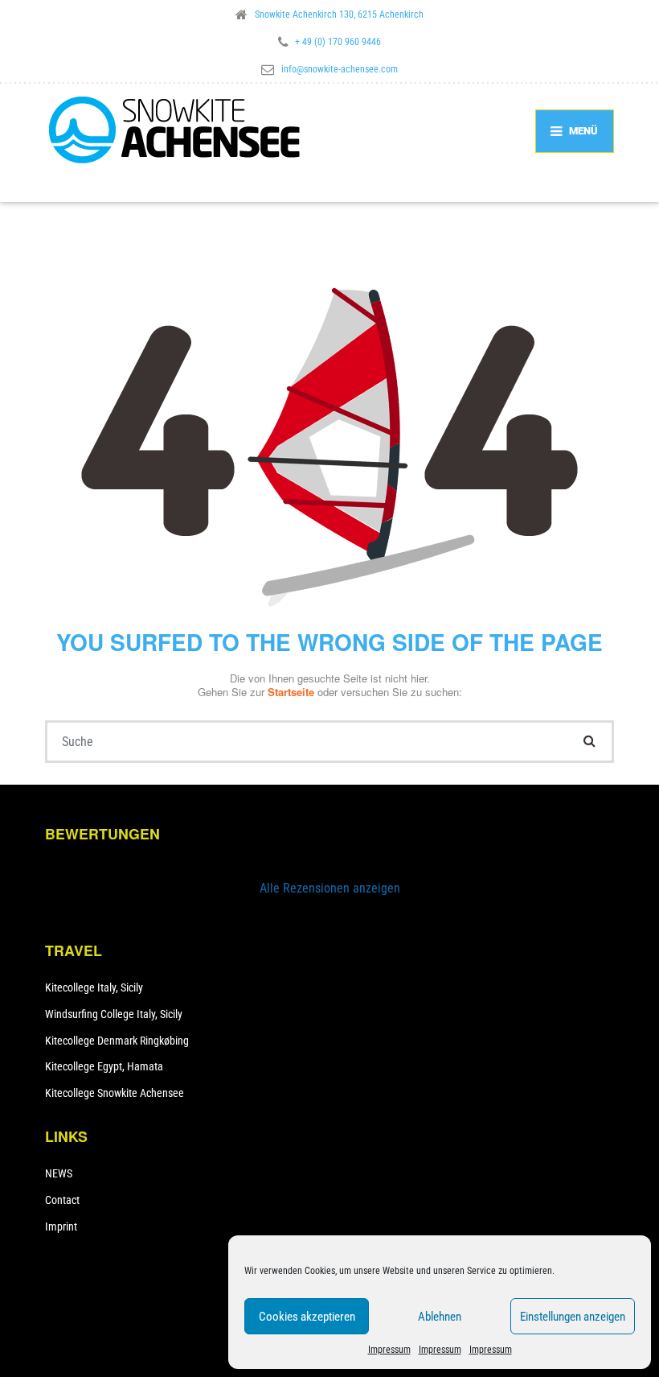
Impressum (389, 1349)
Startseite (292, 691)
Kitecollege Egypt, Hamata (104, 1066)
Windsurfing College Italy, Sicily (113, 1014)
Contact (62, 1200)
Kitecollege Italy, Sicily (94, 987)
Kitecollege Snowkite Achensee (114, 1092)
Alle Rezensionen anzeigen (330, 888)
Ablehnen (439, 1316)
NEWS (58, 1173)
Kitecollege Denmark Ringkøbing (117, 1040)
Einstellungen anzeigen (572, 1316)
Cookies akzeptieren (307, 1316)
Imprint (61, 1226)
